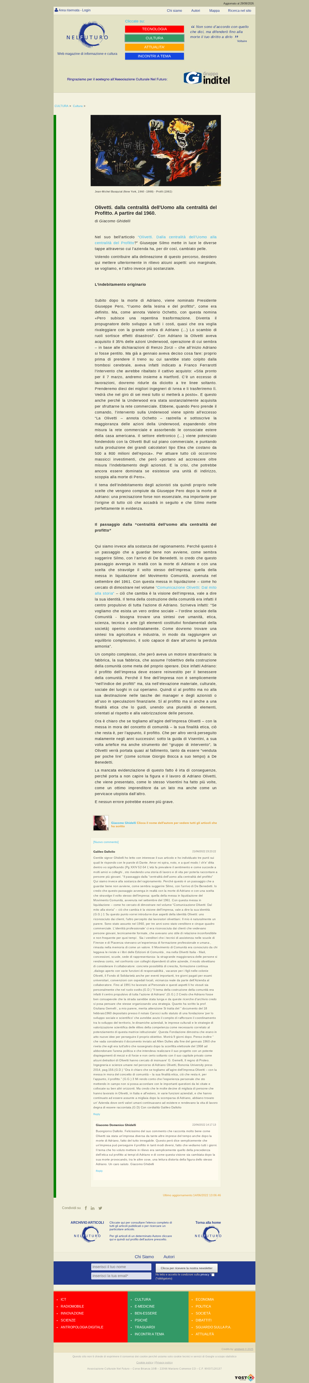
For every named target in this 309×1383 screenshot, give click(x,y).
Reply (96, 1114)
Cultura (78, 106)
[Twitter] (100, 1208)
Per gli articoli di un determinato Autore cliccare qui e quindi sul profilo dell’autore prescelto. (141, 1237)
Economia (205, 1299)
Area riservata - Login (75, 10)
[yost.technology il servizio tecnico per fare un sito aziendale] (244, 1380)
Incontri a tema (149, 1334)
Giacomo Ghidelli (124, 823)
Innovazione (72, 1313)
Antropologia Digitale (82, 1327)
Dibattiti (203, 1320)
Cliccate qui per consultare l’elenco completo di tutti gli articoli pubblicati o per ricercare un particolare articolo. (141, 1226)
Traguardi (145, 1327)
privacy (205, 1274)
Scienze (68, 1320)
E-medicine (145, 1306)
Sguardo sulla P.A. (213, 1327)
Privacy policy (164, 1362)
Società (203, 1313)
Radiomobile (72, 1306)
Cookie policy (144, 1362)
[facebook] (86, 1208)
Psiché (141, 1320)
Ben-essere (146, 1313)
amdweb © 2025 (243, 1349)
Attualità (205, 1334)
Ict (63, 1299)
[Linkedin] (92, 1208)
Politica (203, 1306)
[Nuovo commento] (106, 842)
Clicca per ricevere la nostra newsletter (187, 1268)
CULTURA (61, 106)
